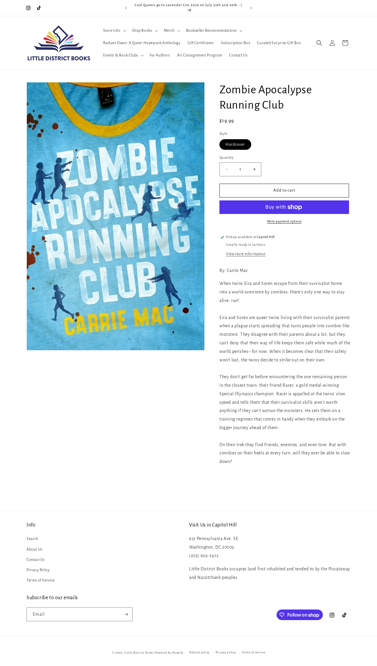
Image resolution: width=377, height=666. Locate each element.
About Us (34, 549)
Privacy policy (226, 652)
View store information (245, 254)
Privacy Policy (38, 570)
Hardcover (235, 144)
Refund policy (199, 652)
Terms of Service (41, 580)
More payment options (284, 221)
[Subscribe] (125, 614)
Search (32, 539)
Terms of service (253, 652)
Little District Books (139, 652)
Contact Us (36, 560)
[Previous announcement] (125, 8)
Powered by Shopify (169, 652)
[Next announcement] (251, 8)
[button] (114, 30)
